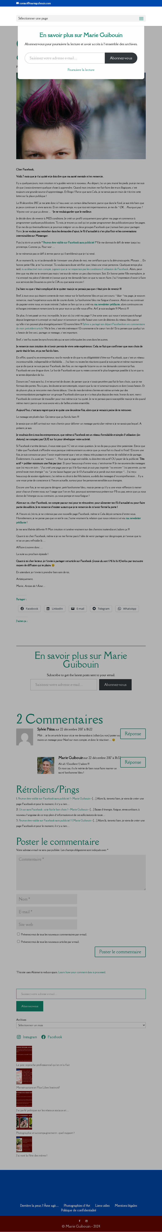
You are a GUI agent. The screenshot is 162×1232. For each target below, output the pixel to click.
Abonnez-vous (121, 58)
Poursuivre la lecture (81, 70)
